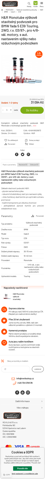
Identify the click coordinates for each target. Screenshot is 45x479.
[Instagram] (28, 392)
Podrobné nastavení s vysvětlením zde (22, 474)
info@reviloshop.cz (25, 378)
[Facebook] (17, 392)
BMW (6, 12)
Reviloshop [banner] (9, 4)
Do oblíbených (13, 140)
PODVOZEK (10, 10)
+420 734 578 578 (24, 383)
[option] (22, 70)
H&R (41, 10)
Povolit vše (22, 468)
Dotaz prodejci (34, 140)
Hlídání (31, 144)
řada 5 (13, 12)
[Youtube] (22, 392)
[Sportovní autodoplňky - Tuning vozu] (2, 10)
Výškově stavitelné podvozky (26, 10)
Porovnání (11, 144)
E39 (19, 12)
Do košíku (32, 110)
